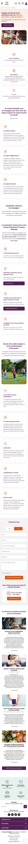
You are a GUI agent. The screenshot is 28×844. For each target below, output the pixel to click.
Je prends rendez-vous (11, 308)
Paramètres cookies (14, 837)
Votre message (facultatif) (8, 562)
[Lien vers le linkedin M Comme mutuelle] (12, 814)
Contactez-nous (7, 25)
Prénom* (4, 540)
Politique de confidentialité (14, 836)
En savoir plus (9, 283)
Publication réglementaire (14, 841)
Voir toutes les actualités (14, 768)
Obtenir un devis (14, 598)
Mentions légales (14, 839)
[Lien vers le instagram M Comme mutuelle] (19, 814)
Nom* (3, 534)
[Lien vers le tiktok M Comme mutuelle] (15, 814)
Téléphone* (5, 557)
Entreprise (7, 7)
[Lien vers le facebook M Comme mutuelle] (9, 814)
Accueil (2, 7)
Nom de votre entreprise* (8, 545)
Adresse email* (6, 551)
